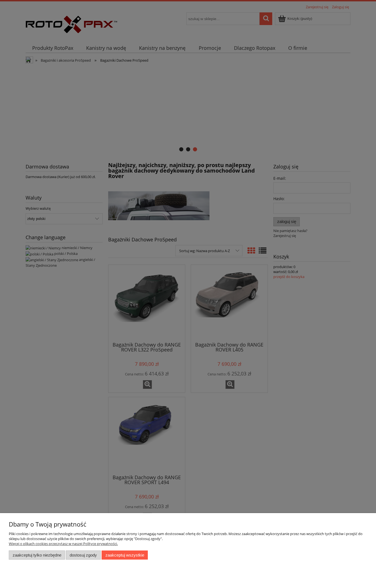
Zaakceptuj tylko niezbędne (37, 555)
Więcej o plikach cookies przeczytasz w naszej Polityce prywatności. (63, 543)
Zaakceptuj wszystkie (124, 555)
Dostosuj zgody (83, 555)
